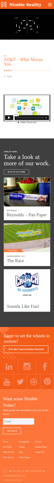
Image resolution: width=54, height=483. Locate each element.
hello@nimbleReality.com (14, 475)
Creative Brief (41, 447)
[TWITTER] (20, 381)
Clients (22, 447)
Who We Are (8, 457)
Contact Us (39, 452)
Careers (38, 441)
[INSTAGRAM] (27, 366)
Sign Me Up (12, 431)
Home (5, 441)
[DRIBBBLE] (33, 381)
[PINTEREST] (47, 381)
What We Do (8, 452)
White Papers (24, 457)
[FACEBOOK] (45, 366)
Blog (21, 452)
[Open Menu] (50, 5)
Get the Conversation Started (26, 349)
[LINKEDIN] (9, 366)
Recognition (24, 441)
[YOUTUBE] (7, 381)
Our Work (7, 447)
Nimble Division (21, 4)
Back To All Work (16, 172)
